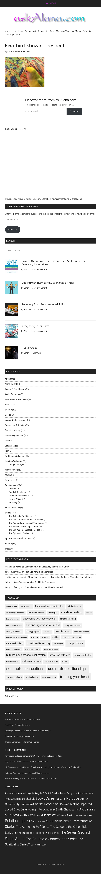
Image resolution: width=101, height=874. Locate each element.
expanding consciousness (43, 625)
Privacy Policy (11, 696)
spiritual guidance (14, 677)
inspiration (45, 637)
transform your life (49, 677)
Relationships (11, 485)
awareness (26, 606)
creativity (89, 613)
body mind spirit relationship (49, 606)
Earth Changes (11, 446)
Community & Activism (15, 425)
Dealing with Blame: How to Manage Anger (47, 282)
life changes (58, 644)
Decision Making (12, 430)
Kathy (7, 582)
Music (8, 475)
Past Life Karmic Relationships (39, 572)
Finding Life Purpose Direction (17, 725)
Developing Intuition (14, 435)
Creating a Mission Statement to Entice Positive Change (27, 731)
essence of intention (14, 626)
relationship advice (12, 662)
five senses (47, 632)
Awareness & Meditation (16, 399)
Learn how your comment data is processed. (62, 199)
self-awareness (31, 661)
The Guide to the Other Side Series (25, 519)
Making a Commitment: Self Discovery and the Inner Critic (42, 566)
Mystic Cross (29, 347)
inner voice (34, 637)
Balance (8, 404)
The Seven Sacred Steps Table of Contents (22, 719)
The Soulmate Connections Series (24, 530)
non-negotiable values (51, 649)
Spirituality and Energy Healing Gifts (19, 736)
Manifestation (11, 470)
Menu (52, 3)
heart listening (62, 631)
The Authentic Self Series (20, 516)
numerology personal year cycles (26, 654)
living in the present (13, 649)
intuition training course (72, 637)
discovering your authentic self (39, 618)
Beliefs (8, 409)
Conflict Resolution (17, 492)
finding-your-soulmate (72, 626)
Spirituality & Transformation (18, 538)
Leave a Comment (23, 51)
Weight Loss (15, 464)
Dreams (8, 440)
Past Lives (10, 480)
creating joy (52, 613)
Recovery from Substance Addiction (43, 304)
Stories (8, 543)
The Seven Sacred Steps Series (23, 526)
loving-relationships (32, 649)
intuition (55, 637)
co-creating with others (15, 613)
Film (7, 451)
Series (8, 512)
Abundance (10, 379)
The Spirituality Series (19, 533)
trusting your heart (74, 677)
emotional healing (68, 619)
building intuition (74, 606)
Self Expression (12, 507)
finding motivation (14, 631)
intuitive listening (38, 643)
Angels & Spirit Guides (15, 389)
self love (64, 662)
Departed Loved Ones (19, 495)
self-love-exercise (51, 662)
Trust (7, 549)
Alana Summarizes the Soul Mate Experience (34, 582)
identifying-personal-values (16, 637)
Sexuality (13, 502)
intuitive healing (14, 643)
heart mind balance (81, 632)
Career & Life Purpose (15, 420)
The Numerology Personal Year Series (26, 523)
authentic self (11, 606)
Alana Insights (11, 384)
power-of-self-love (59, 654)
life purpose (75, 643)
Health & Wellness (13, 461)
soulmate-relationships (67, 668)
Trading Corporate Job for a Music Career (22, 742)
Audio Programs (12, 394)
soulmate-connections (25, 668)
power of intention (83, 655)
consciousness (36, 612)
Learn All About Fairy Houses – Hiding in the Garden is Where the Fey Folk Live (55, 577)
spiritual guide (32, 677)
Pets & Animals (16, 499)
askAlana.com (50, 18)
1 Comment (36, 353)
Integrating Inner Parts (35, 326)
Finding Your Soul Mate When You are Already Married (38, 587)
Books (8, 415)
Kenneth (8, 566)
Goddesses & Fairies (14, 456)
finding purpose (33, 631)
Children (12, 488)
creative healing (71, 612)
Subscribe (74, 111)
